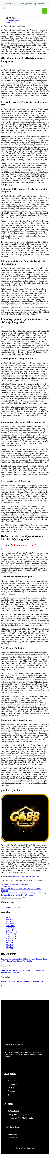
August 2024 (10, 940)
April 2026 (10, 924)
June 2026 (9, 919)
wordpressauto (13, 20)
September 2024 (12, 938)
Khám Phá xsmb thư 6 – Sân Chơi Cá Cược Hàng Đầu (21, 889)
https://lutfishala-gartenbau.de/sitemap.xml (23, 876)
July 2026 (9, 917)
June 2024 (9, 945)
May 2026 (9, 921)
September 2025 (12, 934)
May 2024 (9, 947)
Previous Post (6, 886)
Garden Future (11, 22)
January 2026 (10, 930)
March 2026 (10, 926)
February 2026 (11, 928)
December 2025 (11, 932)
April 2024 (10, 949)
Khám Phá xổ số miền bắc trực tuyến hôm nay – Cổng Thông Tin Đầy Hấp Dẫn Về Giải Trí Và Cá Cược (23, 894)
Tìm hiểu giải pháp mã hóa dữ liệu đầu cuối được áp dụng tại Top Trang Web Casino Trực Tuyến (24, 960)
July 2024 (9, 943)
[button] (44, 11)
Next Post (4, 891)
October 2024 (11, 936)
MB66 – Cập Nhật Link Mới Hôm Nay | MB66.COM (22, 981)
